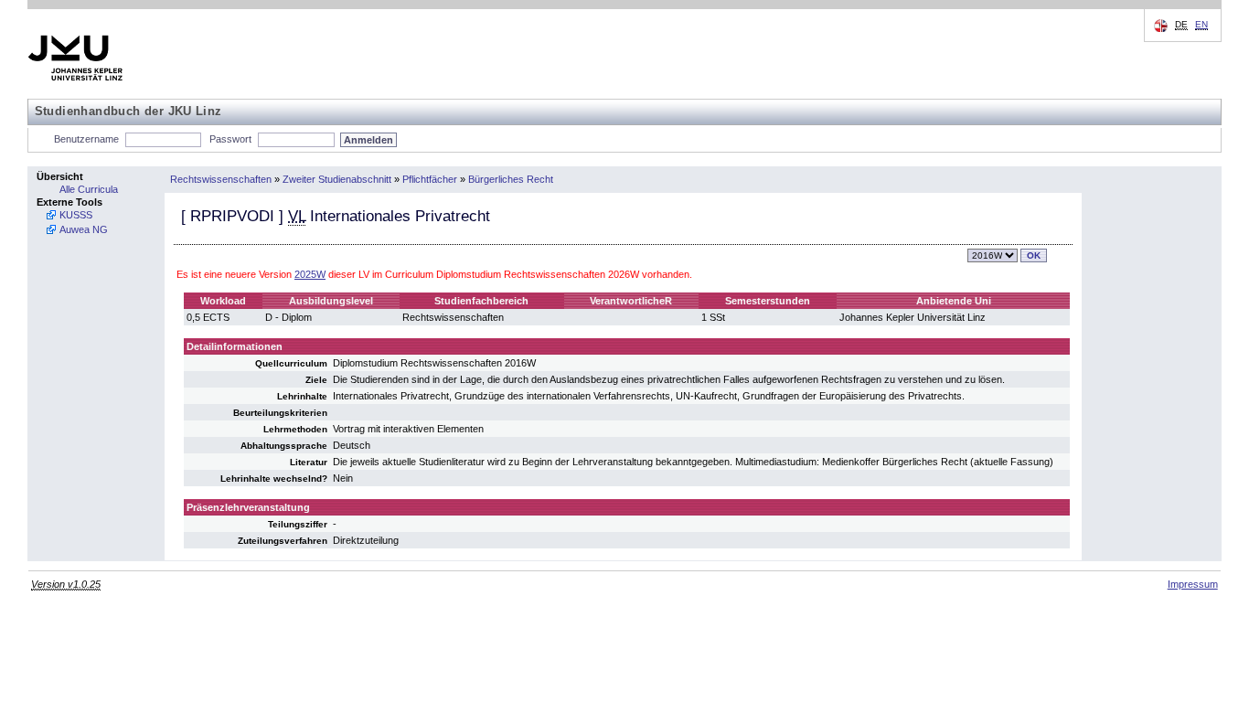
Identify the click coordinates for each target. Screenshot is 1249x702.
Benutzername (86, 138)
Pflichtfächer (429, 179)
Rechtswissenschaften (221, 179)
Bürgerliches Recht (510, 179)
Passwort (230, 138)
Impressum (1193, 584)
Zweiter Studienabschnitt (337, 179)
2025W (310, 274)
